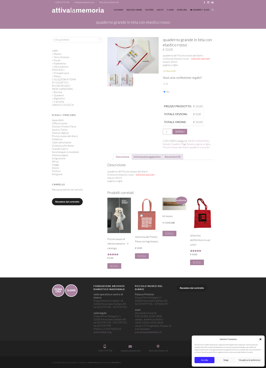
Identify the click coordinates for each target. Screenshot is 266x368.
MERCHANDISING (198, 140)
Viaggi (55, 164)
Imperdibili (58, 120)
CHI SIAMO (118, 10)
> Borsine (57, 92)
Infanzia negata (60, 155)
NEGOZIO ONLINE (134, 10)
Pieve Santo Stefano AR (109, 2)
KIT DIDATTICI (60, 82)
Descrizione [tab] (122, 156)
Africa (55, 161)
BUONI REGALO (61, 85)
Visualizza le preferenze (249, 360)
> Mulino (56, 53)
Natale (166, 144)
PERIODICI (58, 69)
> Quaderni (58, 95)
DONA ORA (182, 10)
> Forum (56, 60)
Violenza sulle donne (63, 145)
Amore (55, 167)
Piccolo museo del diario (176, 147)
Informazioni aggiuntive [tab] (147, 156)
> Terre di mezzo (60, 57)
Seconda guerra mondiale (65, 151)
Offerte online (59, 123)
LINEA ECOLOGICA (63, 104)
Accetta (204, 360)
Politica (56, 171)
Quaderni (176, 144)
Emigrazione (58, 158)
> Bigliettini (58, 98)
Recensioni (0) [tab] (173, 156)
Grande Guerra (60, 148)
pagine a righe (202, 144)
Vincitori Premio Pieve (64, 126)
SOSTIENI (149, 10)
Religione (57, 174)
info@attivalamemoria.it (84, 2)
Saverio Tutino (59, 129)
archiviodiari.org (102, 332)
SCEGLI (179, 131)
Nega (225, 360)
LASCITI (160, 10)
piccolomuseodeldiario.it (148, 332)
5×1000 (170, 10)
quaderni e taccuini (200, 147)
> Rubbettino (59, 63)
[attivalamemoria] (78, 10)
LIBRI (55, 50)
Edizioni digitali (60, 132)
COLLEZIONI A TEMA (64, 79)
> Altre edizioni (60, 66)
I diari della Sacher (61, 142)
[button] (260, 339)
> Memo (56, 76)
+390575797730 (62, 2)
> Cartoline (58, 101)
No (167, 91)
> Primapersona (60, 73)
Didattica (57, 139)
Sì (167, 83)
